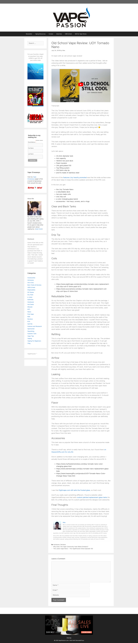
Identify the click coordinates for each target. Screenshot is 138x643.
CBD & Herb (68, 34)
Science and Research (34, 326)
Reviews (63, 544)
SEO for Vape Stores (80, 34)
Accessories (31, 278)
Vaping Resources (40, 34)
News (29, 312)
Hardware (56, 544)
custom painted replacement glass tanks (92, 497)
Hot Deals (30, 304)
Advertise (59, 34)
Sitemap (69, 638)
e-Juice (29, 297)
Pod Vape (30, 314)
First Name (31, 148)
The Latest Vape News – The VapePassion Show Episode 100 (73, 548)
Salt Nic (29, 324)
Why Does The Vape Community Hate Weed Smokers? (70, 546)
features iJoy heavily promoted (75, 177)
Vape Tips (30, 336)
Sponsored (30, 329)
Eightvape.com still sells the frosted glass (74, 490)
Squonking (30, 331)
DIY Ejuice (30, 292)
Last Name (30, 154)
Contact (51, 34)
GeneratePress (79, 640)
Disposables (31, 290)
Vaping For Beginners (34, 341)
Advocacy (30, 280)
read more (38, 229)
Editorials (30, 299)
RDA (28, 316)
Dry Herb (30, 295)
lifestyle (29, 307)
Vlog (28, 343)
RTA (28, 321)
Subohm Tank (31, 333)
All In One (30, 282)
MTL (28, 309)
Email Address (32, 142)
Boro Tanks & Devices (34, 285)
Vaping (29, 338)
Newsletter (29, 34)
